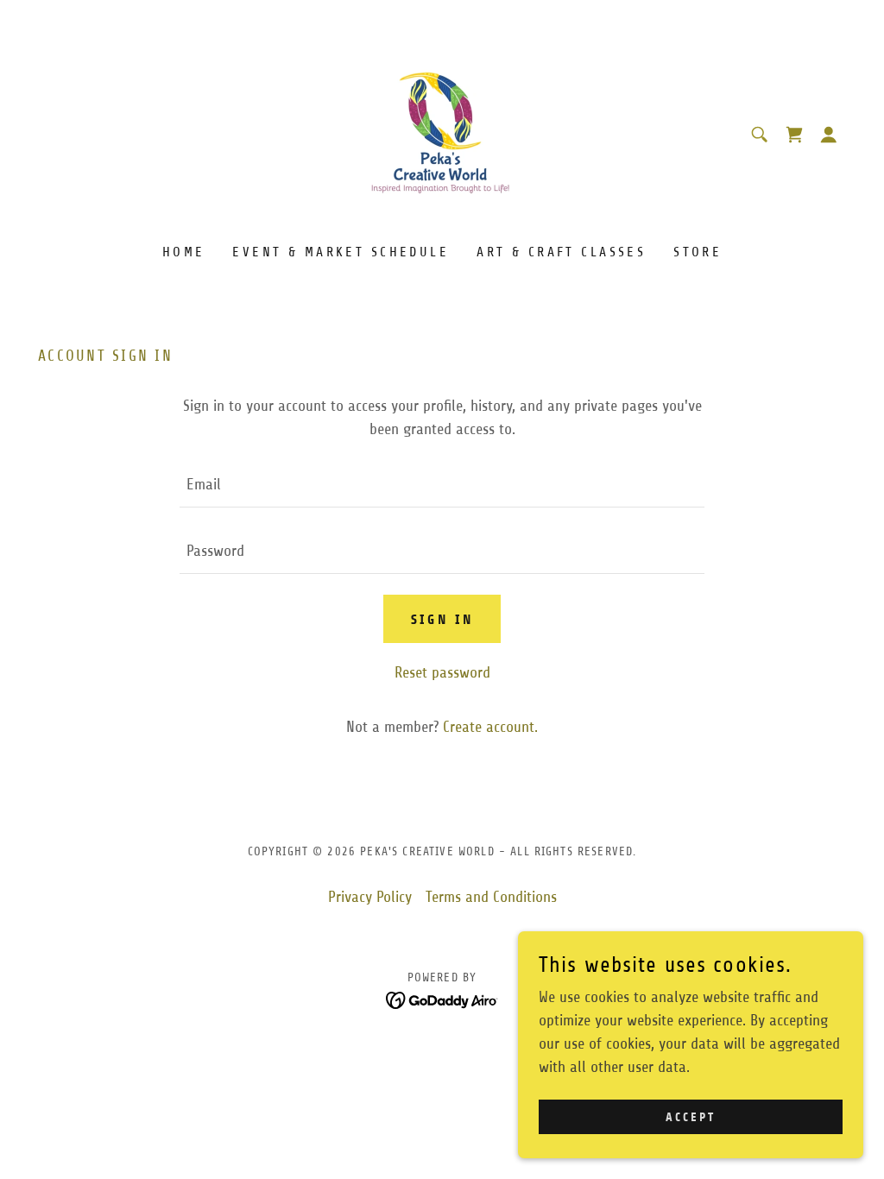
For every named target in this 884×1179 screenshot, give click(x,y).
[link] (441, 133)
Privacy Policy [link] (370, 896)
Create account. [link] (490, 726)
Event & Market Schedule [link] (340, 252)
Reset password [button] (442, 672)
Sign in (442, 619)
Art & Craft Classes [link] (561, 252)
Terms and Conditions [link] (491, 896)
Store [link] (697, 252)
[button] (794, 134)
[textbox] (442, 485)
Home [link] (183, 252)
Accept (691, 1117)
